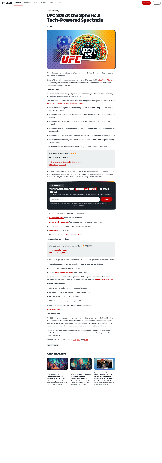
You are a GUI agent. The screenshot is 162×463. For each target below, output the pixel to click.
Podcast (27, 3)
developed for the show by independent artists (65, 103)
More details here (53, 309)
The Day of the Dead (74, 235)
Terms (85, 203)
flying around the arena (64, 272)
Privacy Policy (103, 203)
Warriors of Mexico (56, 218)
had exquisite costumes (104, 279)
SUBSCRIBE (146, 3)
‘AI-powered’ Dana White (59, 222)
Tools (36, 3)
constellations (60, 226)
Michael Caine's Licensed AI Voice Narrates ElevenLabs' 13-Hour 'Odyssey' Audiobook (81, 377)
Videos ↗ (59, 3)
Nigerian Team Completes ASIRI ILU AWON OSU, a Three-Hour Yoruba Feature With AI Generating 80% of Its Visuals (57, 379)
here (74, 340)
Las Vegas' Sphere (106, 80)
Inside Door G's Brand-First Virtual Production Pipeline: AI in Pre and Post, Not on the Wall (104, 377)
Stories (18, 3)
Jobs (51, 3)
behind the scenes (53, 345)
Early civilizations (55, 230)
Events (43, 3)
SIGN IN (156, 3)
